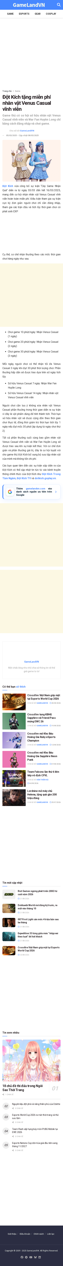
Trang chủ (7, 91)
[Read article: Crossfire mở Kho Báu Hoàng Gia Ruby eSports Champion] (14, 740)
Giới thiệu (12, 1234)
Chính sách (39, 1234)
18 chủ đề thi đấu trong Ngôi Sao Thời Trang (22, 1088)
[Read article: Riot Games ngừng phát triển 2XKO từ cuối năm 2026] (8, 894)
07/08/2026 (56, 764)
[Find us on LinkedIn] (39, 1257)
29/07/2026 (56, 802)
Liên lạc (50, 1234)
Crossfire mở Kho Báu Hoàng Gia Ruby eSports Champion (41, 737)
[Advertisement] (31, 52)
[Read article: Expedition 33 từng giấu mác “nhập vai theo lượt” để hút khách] (8, 936)
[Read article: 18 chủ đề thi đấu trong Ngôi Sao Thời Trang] (31, 1060)
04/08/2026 (33, 783)
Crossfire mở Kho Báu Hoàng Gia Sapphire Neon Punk (42, 756)
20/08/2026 (56, 703)
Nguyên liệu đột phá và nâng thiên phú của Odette (36, 1104)
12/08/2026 (56, 745)
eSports (24, 14)
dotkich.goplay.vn (45, 478)
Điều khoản (25, 1234)
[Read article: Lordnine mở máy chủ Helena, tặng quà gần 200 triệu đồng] (14, 797)
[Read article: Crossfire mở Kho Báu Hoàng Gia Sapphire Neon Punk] (14, 759)
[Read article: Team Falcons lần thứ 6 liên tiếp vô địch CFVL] (14, 778)
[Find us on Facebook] (22, 1257)
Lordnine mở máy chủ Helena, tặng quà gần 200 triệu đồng (42, 794)
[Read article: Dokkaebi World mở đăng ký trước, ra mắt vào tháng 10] (8, 908)
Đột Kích (7, 186)
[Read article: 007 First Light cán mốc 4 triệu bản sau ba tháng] (8, 922)
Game (10, 14)
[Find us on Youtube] (30, 1257)
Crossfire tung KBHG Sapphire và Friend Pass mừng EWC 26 (41, 718)
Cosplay (51, 14)
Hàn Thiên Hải (42, 780)
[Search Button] (59, 5)
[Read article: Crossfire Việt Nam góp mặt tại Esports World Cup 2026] (14, 702)
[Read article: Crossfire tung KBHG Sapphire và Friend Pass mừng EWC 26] (14, 721)
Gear (38, 14)
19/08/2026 (56, 726)
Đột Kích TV (24, 478)
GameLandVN (29, 5)
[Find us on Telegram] (26, 1257)
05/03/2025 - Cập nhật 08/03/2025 (22, 135)
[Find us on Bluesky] (35, 1257)
